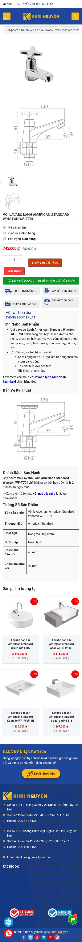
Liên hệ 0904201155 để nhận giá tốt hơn (43, 281)
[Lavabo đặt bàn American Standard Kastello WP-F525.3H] (20, 687)
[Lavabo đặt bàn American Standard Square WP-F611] (61, 687)
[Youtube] (37, 937)
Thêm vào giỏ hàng (44, 262)
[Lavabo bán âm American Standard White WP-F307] (20, 615)
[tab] (41, 313)
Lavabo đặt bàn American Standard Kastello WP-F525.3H (20, 716)
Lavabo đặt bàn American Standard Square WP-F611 (61, 716)
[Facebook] (24, 937)
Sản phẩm (12, 30)
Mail (9, 4)
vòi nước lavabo (44, 493)
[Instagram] (57, 937)
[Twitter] (30, 937)
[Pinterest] (50, 937)
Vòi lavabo (46, 30)
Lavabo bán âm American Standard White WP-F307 (20, 644)
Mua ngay (14, 271)
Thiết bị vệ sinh (29, 30)
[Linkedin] (44, 937)
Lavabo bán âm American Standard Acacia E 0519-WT (61, 644)
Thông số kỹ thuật (20, 317)
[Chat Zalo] (8, 922)
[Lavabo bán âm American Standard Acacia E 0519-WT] (61, 615)
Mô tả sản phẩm (18, 313)
